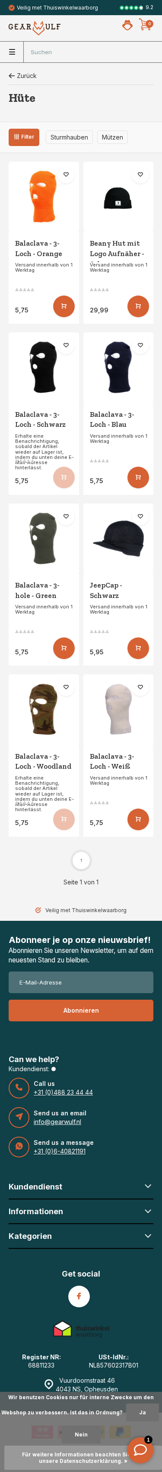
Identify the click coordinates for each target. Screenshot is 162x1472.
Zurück (27, 75)
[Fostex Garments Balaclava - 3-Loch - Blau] (118, 367)
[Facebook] (79, 1296)
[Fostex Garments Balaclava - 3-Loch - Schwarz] (44, 367)
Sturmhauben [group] (69, 137)
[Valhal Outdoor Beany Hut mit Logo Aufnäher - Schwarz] (118, 197)
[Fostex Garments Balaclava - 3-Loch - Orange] (44, 197)
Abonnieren (81, 1010)
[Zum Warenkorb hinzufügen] (64, 306)
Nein (81, 1434)
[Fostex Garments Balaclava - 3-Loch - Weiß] (118, 709)
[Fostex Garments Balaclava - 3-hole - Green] (44, 539)
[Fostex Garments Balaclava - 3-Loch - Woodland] (44, 709)
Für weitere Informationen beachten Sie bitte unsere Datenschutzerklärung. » (83, 1457)
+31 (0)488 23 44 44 (63, 1092)
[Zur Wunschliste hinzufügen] (66, 174)
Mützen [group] (112, 137)
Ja (142, 1412)
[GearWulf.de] (34, 28)
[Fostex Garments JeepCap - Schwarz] (118, 539)
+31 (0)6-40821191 (60, 1151)
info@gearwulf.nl (57, 1121)
